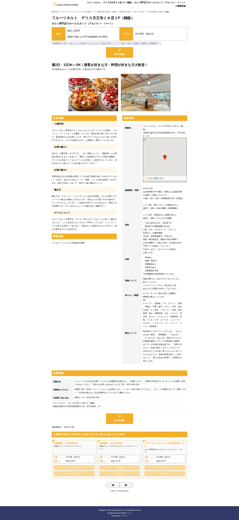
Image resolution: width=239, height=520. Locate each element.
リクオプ (124, 516)
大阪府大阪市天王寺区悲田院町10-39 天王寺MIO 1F (76, 406)
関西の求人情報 (103, 12)
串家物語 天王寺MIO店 (66, 443)
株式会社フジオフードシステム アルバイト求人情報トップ (73, 12)
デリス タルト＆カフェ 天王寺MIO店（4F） (164, 445)
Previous (112, 485)
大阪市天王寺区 (125, 12)
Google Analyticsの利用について (119, 513)
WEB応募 (74, 468)
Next (126, 485)
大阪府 (114, 12)
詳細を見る (74, 473)
